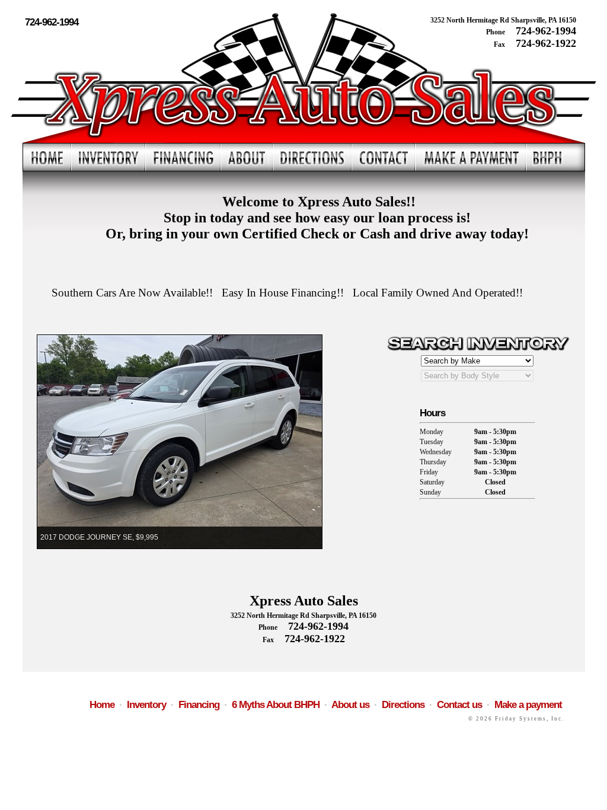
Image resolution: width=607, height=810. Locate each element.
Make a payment (528, 704)
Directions (403, 704)
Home (102, 704)
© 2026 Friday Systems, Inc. (516, 719)
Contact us (459, 704)
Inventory (146, 704)
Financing (198, 704)
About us (350, 704)
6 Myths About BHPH (276, 704)
